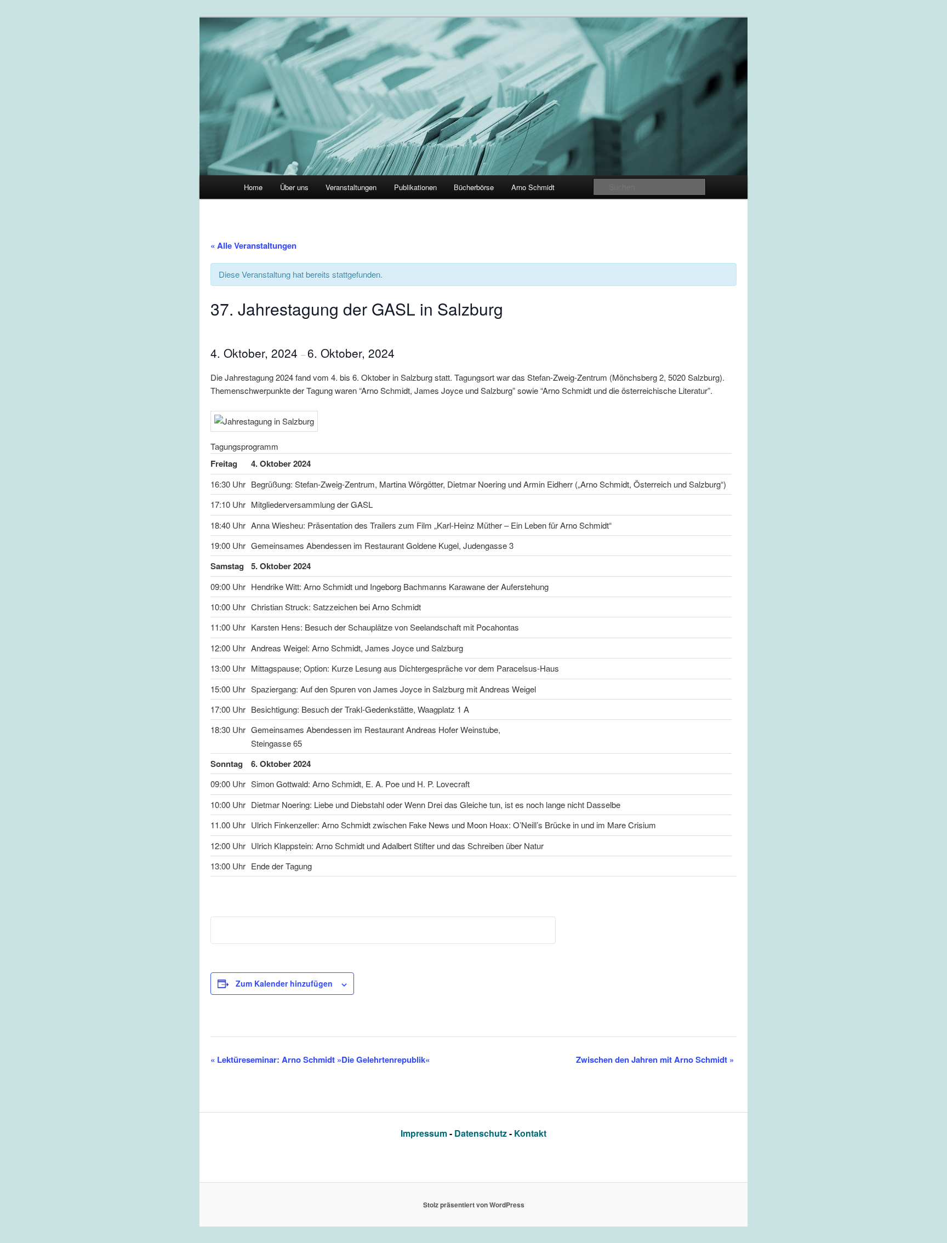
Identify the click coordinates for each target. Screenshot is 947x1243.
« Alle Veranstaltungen (253, 245)
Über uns (294, 187)
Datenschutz (481, 1133)
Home (253, 187)
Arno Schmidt (533, 187)
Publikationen (415, 187)
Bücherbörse (474, 187)
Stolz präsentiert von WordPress (473, 1205)
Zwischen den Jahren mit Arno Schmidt (655, 1059)
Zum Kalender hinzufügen (284, 983)
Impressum (425, 1133)
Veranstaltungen (351, 187)
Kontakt (530, 1133)
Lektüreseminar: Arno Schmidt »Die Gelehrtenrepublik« (320, 1059)
